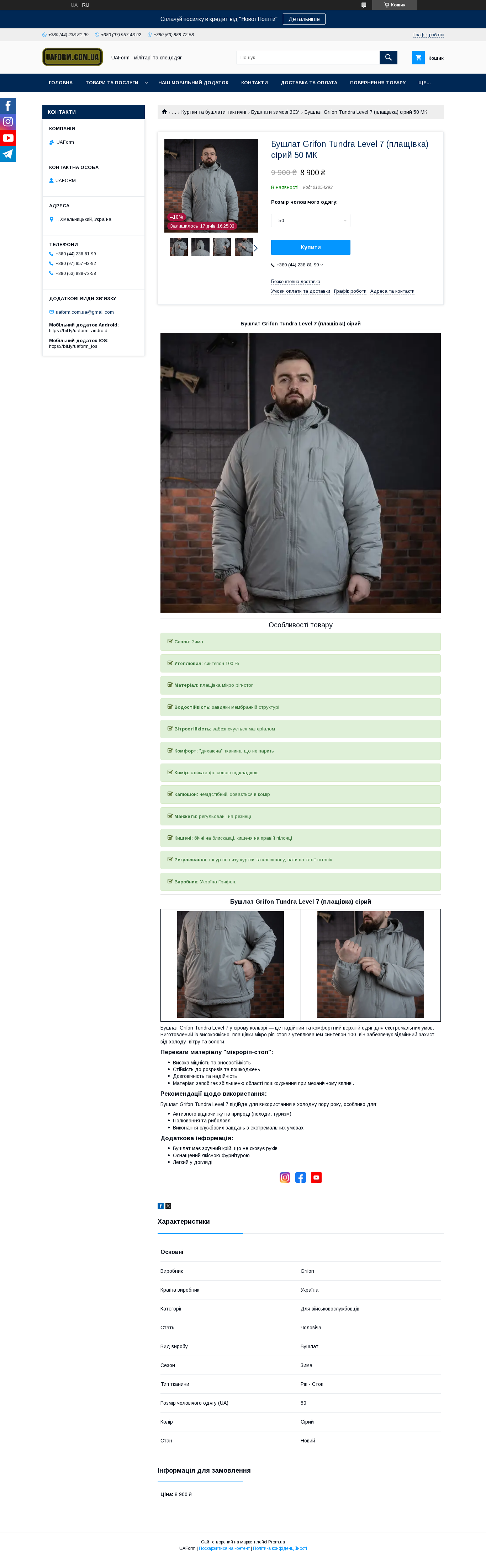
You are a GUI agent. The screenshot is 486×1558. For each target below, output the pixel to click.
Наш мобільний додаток (193, 82)
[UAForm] (72, 64)
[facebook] (161, 1207)
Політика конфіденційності (280, 1548)
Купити (311, 247)
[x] (168, 1207)
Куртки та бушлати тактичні (213, 112)
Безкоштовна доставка (295, 281)
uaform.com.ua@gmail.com (85, 311)
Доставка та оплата (309, 82)
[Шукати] (388, 57)
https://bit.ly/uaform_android (78, 330)
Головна (61, 82)
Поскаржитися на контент (224, 1548)
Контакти (254, 82)
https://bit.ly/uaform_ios (73, 346)
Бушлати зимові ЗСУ (275, 112)
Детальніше (304, 19)
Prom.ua (276, 1542)
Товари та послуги (111, 82)
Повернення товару (378, 82)
